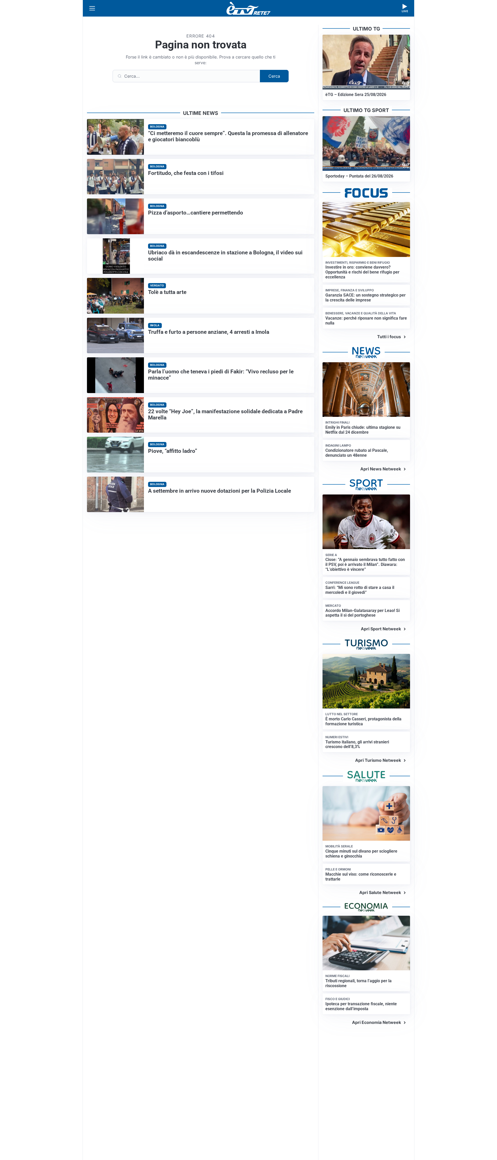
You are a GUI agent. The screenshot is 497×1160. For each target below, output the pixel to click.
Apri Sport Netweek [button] (381, 628)
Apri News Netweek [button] (380, 468)
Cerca (274, 76)
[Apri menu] (92, 8)
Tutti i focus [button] (389, 336)
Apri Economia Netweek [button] (376, 1022)
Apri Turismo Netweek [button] (378, 760)
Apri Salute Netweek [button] (380, 892)
